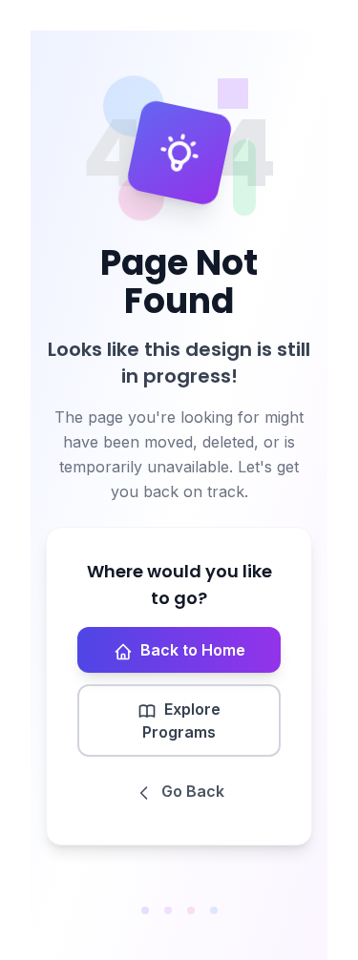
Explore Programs (181, 720)
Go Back (192, 791)
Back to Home (192, 649)
